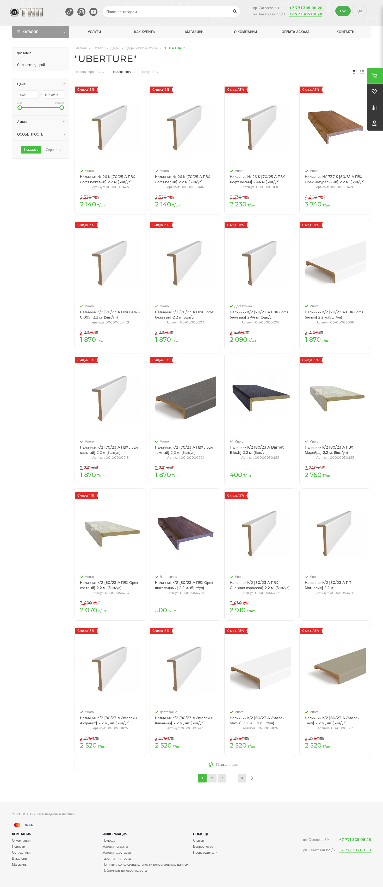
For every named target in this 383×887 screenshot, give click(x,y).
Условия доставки (116, 852)
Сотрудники (21, 852)
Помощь (201, 834)
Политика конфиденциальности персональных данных (145, 864)
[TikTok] (69, 12)
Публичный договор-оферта (124, 870)
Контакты (346, 32)
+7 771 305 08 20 (305, 14)
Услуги (94, 32)
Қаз (359, 11)
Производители (205, 852)
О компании (245, 32)
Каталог (30, 32)
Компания (21, 834)
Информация (114, 834)
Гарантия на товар (116, 858)
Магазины (195, 32)
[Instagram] (81, 12)
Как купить (144, 32)
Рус (343, 11)
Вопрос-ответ (204, 846)
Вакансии (19, 858)
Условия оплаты (115, 846)
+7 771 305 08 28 (306, 7)
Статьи (198, 840)
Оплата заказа (296, 32)
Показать (31, 149)
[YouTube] (93, 12)
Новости (18, 846)
